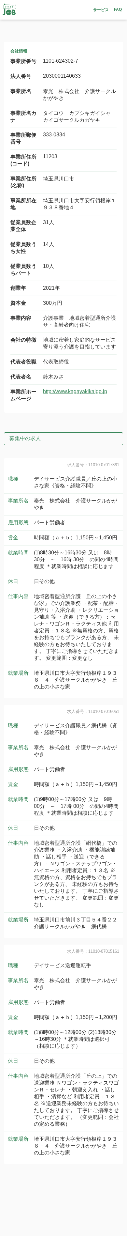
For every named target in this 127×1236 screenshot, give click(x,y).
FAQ (118, 9)
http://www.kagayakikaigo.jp (75, 391)
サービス (101, 10)
